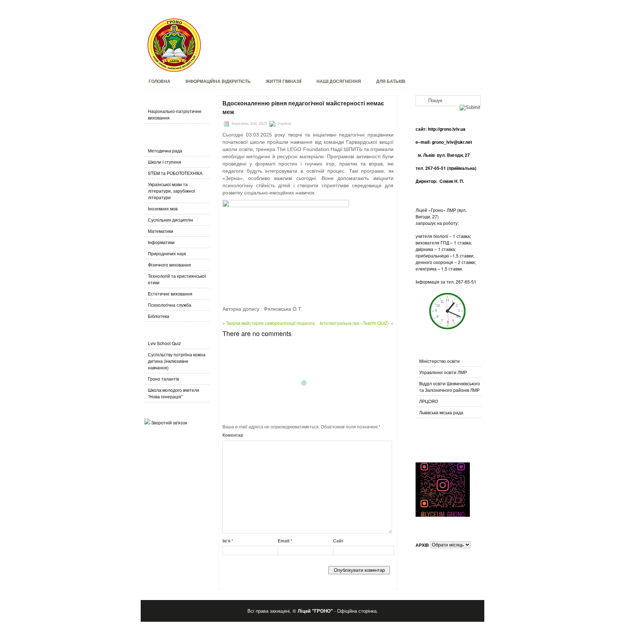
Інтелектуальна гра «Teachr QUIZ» (355, 323)
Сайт (338, 540)
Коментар (232, 435)
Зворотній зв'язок (169, 422)
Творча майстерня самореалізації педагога (270, 323)
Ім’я (227, 540)
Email (285, 540)
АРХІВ (422, 544)
